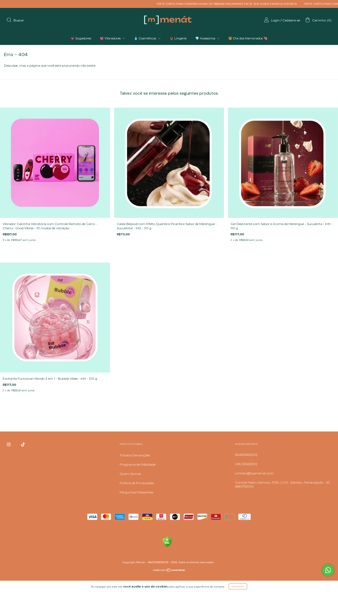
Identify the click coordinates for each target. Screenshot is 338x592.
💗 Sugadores (81, 38)
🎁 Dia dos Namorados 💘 (247, 38)
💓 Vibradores (110, 38)
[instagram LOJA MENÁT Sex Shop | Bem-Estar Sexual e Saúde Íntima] (9, 445)
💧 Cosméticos (145, 38)
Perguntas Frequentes (136, 492)
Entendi (238, 586)
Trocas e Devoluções (135, 455)
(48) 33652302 (246, 464)
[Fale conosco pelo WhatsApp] (328, 570)
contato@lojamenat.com (254, 473)
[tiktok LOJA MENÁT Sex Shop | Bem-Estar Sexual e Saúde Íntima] (23, 445)
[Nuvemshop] (169, 571)
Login (275, 20)
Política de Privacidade (137, 483)
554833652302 (246, 455)
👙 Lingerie (178, 38)
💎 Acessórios (205, 38)
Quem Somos (130, 474)
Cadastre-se (291, 20)
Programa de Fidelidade (138, 464)
